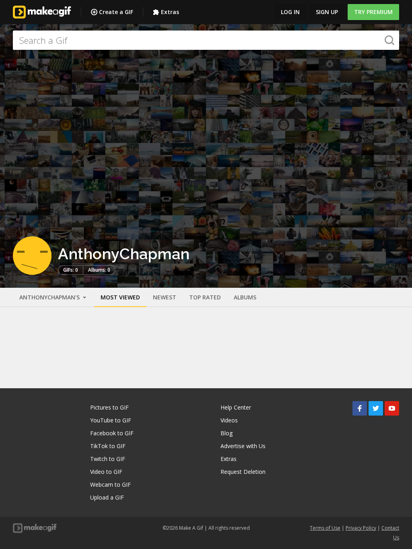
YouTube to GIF (110, 420)
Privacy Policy (361, 527)
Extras (170, 12)
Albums (245, 297)
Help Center (235, 407)
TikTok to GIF (108, 446)
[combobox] (206, 40)
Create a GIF (116, 12)
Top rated (205, 297)
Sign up (327, 12)
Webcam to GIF (110, 484)
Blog (226, 433)
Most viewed (120, 297)
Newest (164, 297)
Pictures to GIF (109, 407)
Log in (290, 12)
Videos (229, 420)
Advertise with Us (243, 446)
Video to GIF (106, 471)
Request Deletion (243, 471)
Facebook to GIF (112, 433)
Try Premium (373, 12)
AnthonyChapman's (50, 297)
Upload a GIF (107, 497)
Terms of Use (325, 527)
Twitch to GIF (107, 459)
